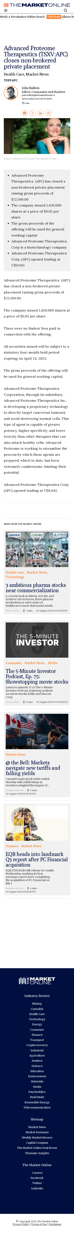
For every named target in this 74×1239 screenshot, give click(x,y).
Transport (37, 1040)
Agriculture (37, 1055)
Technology (37, 1019)
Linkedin (37, 1188)
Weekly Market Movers (37, 1137)
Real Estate (37, 1097)
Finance (37, 1035)
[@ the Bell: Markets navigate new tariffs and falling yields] (37, 754)
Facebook (37, 1178)
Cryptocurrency (37, 1045)
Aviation (37, 1060)
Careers (37, 1172)
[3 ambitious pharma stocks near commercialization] (37, 572)
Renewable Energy (37, 1102)
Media (37, 1086)
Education (37, 1071)
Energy (37, 1024)
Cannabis (37, 1009)
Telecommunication (37, 1107)
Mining (37, 1003)
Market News (37, 74)
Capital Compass (37, 1142)
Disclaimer (55, 1224)
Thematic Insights (37, 1153)
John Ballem (41, 93)
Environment (37, 1076)
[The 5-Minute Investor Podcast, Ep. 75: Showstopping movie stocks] (37, 663)
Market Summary (37, 1132)
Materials (37, 1081)
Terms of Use (39, 1224)
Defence (37, 1066)
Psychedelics (37, 1092)
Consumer (37, 1029)
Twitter (37, 1183)
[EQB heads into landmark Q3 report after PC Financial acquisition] (37, 850)
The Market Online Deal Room (37, 1148)
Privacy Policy (21, 1224)
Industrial (37, 1050)
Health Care (14, 74)
